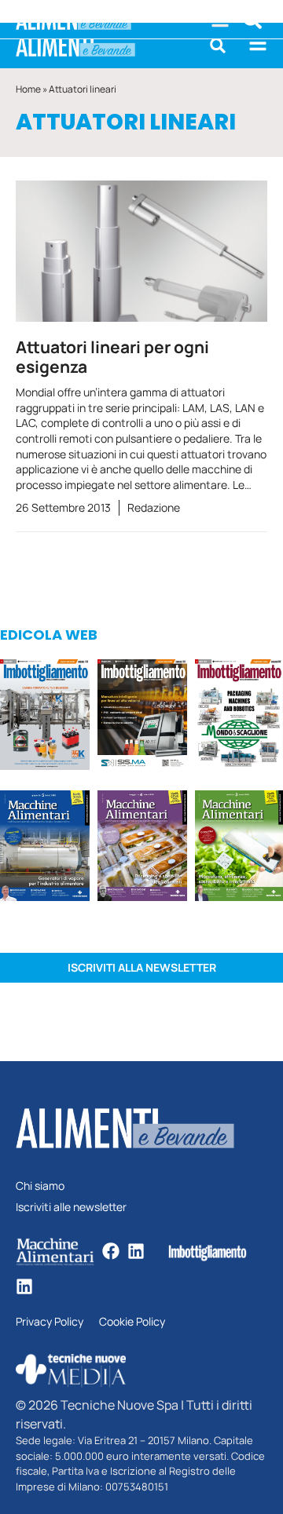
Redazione (153, 507)
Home (28, 89)
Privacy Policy (49, 1322)
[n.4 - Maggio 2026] (142, 717)
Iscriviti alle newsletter (71, 1207)
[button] (218, 45)
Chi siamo (40, 1186)
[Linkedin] (136, 1251)
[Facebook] (110, 1251)
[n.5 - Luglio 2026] (45, 717)
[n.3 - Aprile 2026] (239, 717)
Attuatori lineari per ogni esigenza (112, 357)
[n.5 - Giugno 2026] (45, 848)
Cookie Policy (132, 1322)
